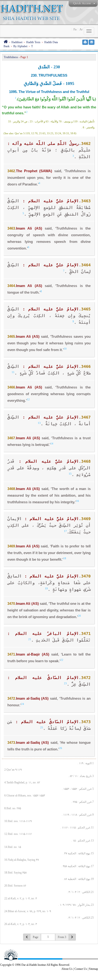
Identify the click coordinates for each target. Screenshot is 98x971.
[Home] (6, 42)
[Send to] (91, 42)
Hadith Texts (33, 42)
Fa (75, 29)
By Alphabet (20, 46)
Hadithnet (16, 42)
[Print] (85, 42)
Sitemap (93, 969)
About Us (67, 969)
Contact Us (80, 969)
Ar (81, 29)
